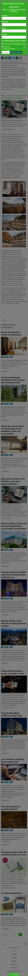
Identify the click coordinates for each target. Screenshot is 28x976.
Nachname (5, 22)
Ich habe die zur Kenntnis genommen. (14, 48)
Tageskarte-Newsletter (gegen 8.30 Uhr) (14, 44)
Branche (4, 34)
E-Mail (4, 28)
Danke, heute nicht (16, 52)
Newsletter (15, 974)
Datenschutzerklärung (17, 47)
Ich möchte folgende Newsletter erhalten (14, 41)
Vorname (4, 15)
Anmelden (6, 52)
